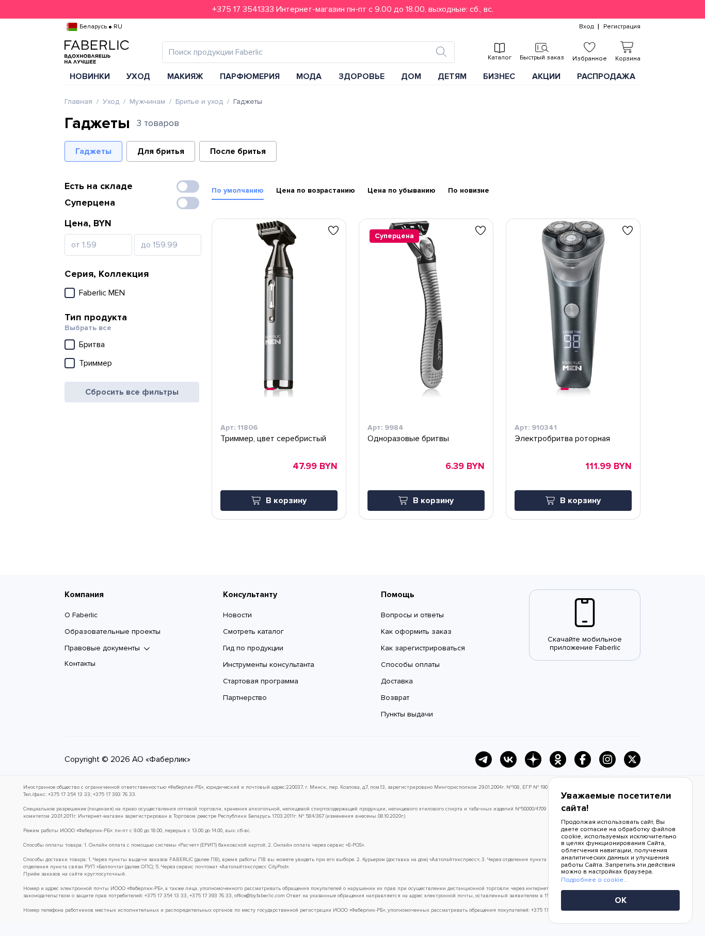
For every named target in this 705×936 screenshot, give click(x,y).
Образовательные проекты (113, 631)
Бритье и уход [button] (199, 102)
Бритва (92, 344)
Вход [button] (586, 26)
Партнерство (245, 697)
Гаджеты (93, 151)
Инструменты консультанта (268, 664)
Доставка (397, 681)
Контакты (80, 663)
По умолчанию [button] (238, 190)
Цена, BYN (88, 223)
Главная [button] (78, 102)
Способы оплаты (410, 664)
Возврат (395, 697)
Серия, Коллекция (107, 273)
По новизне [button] (468, 190)
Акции (546, 76)
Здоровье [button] (361, 76)
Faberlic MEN (102, 293)
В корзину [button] (286, 500)
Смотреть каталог (253, 631)
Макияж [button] (185, 76)
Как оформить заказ (416, 631)
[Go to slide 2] (278, 389)
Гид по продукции (253, 648)
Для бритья (160, 151)
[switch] (188, 186)
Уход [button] (138, 76)
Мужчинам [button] (147, 102)
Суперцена (90, 202)
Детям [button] (452, 76)
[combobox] (299, 52)
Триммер (95, 363)
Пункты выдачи (407, 714)
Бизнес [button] (499, 76)
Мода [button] (309, 76)
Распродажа (606, 76)
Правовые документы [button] (102, 648)
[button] (352, 9)
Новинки (90, 76)
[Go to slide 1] (270, 389)
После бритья (238, 151)
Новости (237, 615)
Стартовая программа (260, 681)
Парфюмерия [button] (250, 76)
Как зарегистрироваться (423, 648)
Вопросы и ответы (412, 615)
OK (621, 900)
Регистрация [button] (621, 26)
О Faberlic (81, 615)
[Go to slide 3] (576, 389)
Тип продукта (96, 317)
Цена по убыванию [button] (401, 190)
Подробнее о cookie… (594, 880)
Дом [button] (411, 76)
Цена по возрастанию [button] (315, 190)
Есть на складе (99, 186)
